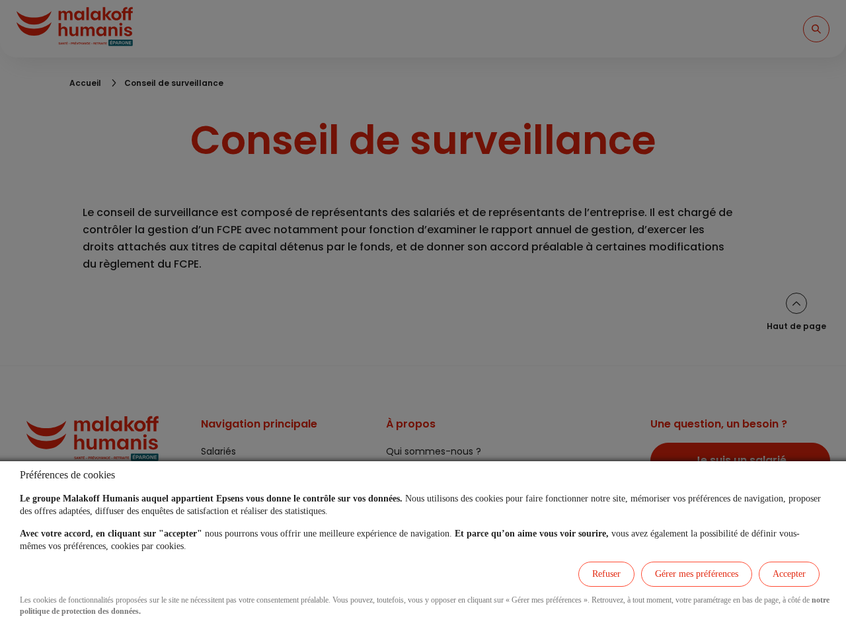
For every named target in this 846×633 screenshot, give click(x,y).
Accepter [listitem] (789, 574)
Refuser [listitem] (606, 574)
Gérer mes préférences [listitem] (696, 574)
